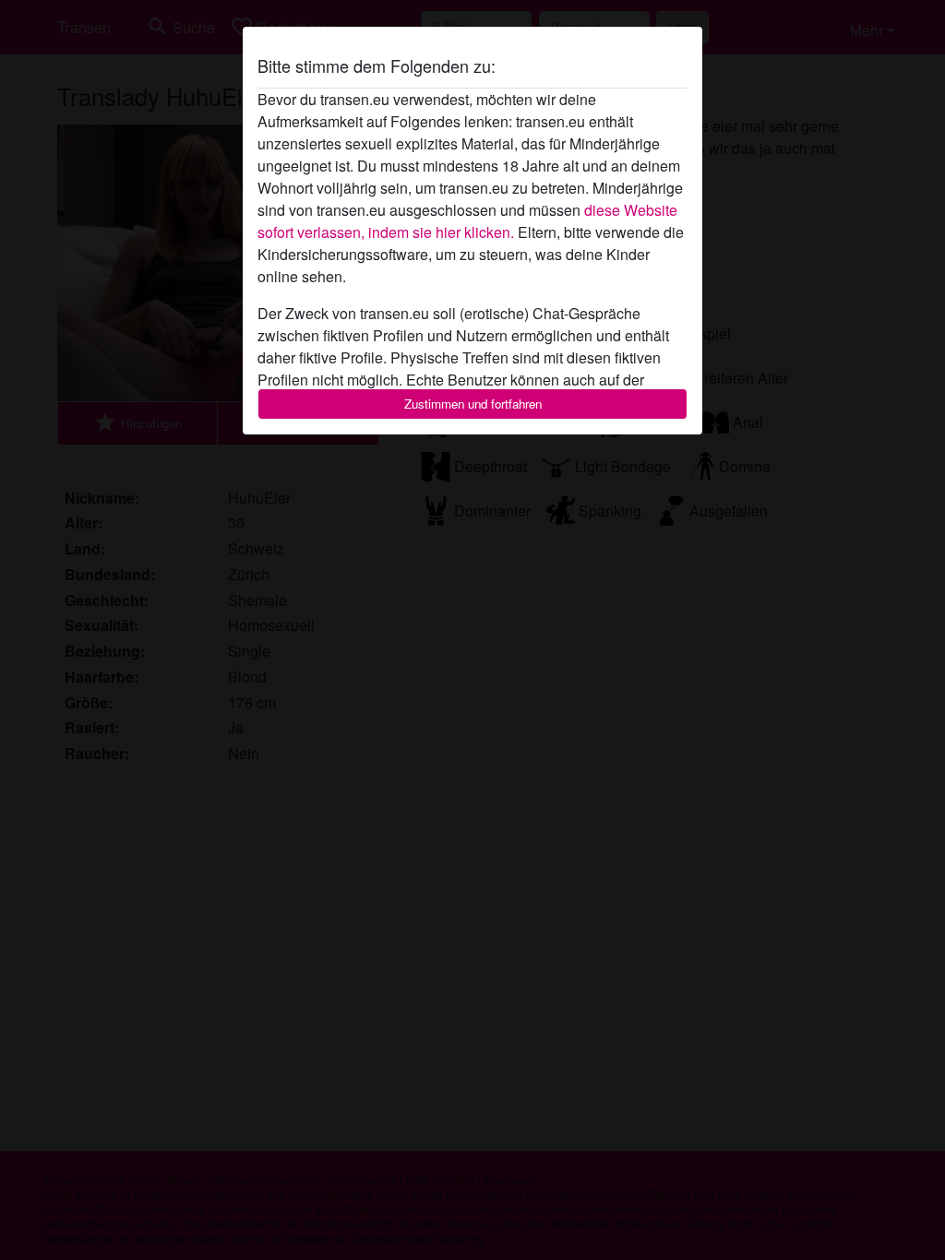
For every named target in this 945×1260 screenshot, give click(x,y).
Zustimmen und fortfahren (473, 403)
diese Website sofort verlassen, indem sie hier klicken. (467, 221)
